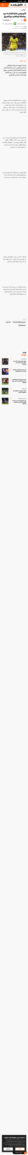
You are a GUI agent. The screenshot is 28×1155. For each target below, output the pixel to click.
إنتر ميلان (8, 322)
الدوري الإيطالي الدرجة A (19, 322)
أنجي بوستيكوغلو (22, 398)
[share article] (25, 20)
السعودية (24, 388)
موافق (20, 1149)
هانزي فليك (23, 359)
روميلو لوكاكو (22, 325)
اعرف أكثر (8, 1149)
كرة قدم (23, 10)
